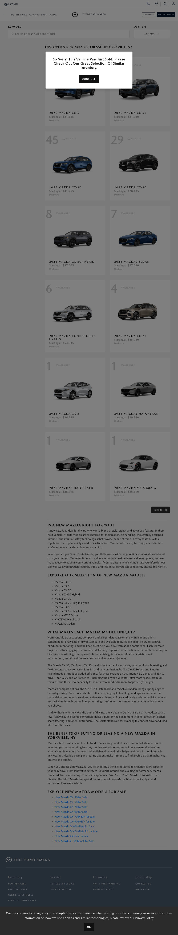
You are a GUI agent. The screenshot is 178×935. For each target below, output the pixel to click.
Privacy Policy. (144, 918)
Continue (89, 79)
